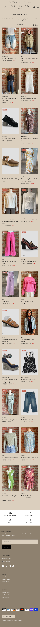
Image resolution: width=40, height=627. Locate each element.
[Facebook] (3, 566)
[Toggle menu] (2, 7)
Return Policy (5, 577)
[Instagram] (6, 566)
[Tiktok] (13, 566)
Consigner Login (6, 597)
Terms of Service (6, 581)
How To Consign (6, 595)
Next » (24, 507)
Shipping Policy (6, 579)
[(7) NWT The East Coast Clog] (10, 161)
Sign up (6, 547)
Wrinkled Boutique (9, 620)
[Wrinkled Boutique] (20, 7)
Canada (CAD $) (7, 616)
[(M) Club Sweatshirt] (29, 284)
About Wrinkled (6, 592)
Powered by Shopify (18, 620)
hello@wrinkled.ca (6, 558)
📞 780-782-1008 (6, 561)
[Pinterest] (10, 566)
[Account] (33, 7)
